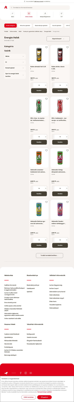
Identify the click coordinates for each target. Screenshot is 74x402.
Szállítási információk (10, 285)
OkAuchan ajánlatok (25, 25)
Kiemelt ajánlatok (56, 25)
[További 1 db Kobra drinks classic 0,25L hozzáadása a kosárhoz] (67, 85)
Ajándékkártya (8, 337)
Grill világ (68, 25)
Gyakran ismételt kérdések (11, 334)
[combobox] (39, 7)
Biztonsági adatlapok (10, 355)
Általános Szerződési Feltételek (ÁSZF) (13, 309)
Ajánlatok (29, 292)
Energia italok (47, 31)
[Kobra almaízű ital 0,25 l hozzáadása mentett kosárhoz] (46, 47)
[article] (39, 70)
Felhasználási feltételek (10, 340)
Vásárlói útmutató (32, 337)
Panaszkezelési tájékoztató (34, 344)
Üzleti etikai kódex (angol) (56, 298)
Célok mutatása (28, 397)
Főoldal (6, 31)
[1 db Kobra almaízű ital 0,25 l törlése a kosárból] (32, 85)
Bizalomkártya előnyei (33, 285)
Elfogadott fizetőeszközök (34, 340)
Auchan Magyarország (55, 285)
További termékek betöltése (49, 255)
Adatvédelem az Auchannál (57, 292)
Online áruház (13, 31)
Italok (20, 31)
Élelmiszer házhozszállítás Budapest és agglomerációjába (14, 289)
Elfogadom (44, 397)
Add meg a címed (38, 1)
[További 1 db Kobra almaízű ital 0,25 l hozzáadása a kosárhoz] (46, 85)
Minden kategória (10, 25)
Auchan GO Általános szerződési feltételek (13, 351)
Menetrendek (8, 344)
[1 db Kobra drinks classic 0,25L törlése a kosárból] (53, 85)
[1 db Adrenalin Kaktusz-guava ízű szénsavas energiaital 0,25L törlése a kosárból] (32, 240)
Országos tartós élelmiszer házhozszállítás (11, 298)
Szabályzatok (31, 288)
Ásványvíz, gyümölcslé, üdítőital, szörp (32, 31)
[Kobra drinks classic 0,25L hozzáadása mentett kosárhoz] (67, 47)
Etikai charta (52, 301)
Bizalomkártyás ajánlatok (41, 25)
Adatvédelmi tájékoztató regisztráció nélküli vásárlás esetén (14, 314)
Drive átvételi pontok (10, 302)
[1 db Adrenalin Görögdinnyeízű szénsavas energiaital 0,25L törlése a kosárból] (53, 188)
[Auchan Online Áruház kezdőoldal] (5, 7)
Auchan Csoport (54, 288)
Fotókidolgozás (8, 347)
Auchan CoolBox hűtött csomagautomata (10, 293)
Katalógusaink (31, 334)
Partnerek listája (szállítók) (44, 392)
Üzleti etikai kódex (54, 295)
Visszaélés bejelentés (55, 305)
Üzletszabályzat (54, 308)
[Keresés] (11, 7)
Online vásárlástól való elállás (12, 318)
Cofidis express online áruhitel (12, 306)
